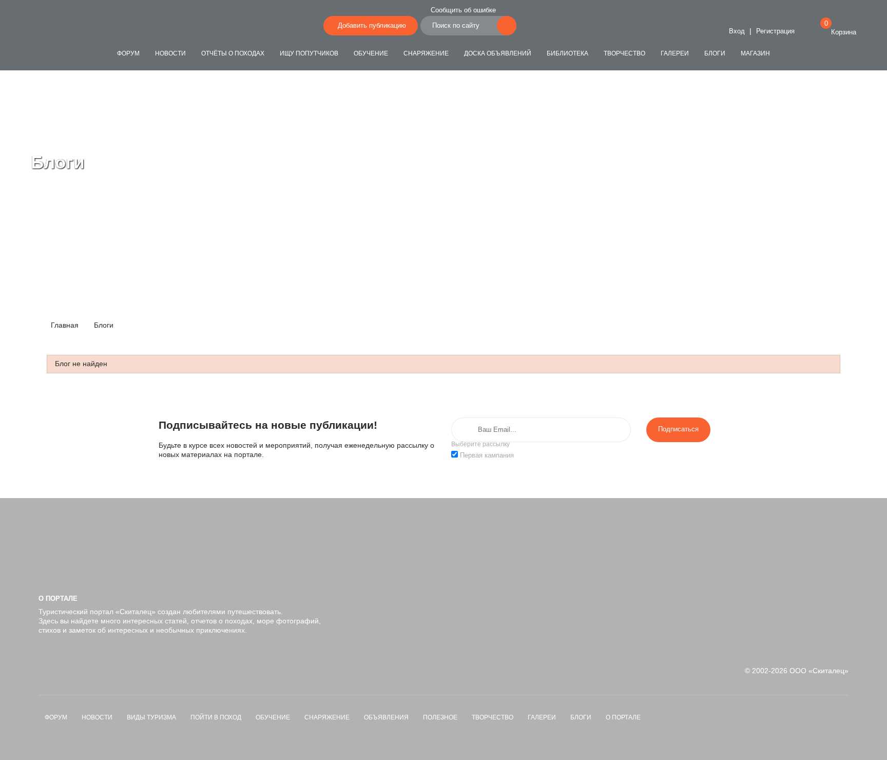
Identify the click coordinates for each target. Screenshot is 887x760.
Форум (128, 53)
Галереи (675, 53)
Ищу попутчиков (309, 53)
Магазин (755, 53)
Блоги (714, 53)
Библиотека (567, 53)
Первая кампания (487, 455)
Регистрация (775, 31)
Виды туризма (151, 717)
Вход (736, 31)
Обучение (371, 53)
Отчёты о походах (232, 53)
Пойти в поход (215, 717)
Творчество (624, 53)
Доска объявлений (497, 53)
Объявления (386, 717)
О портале (623, 717)
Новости (170, 53)
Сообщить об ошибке (463, 10)
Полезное (440, 717)
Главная (64, 325)
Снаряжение (426, 53)
